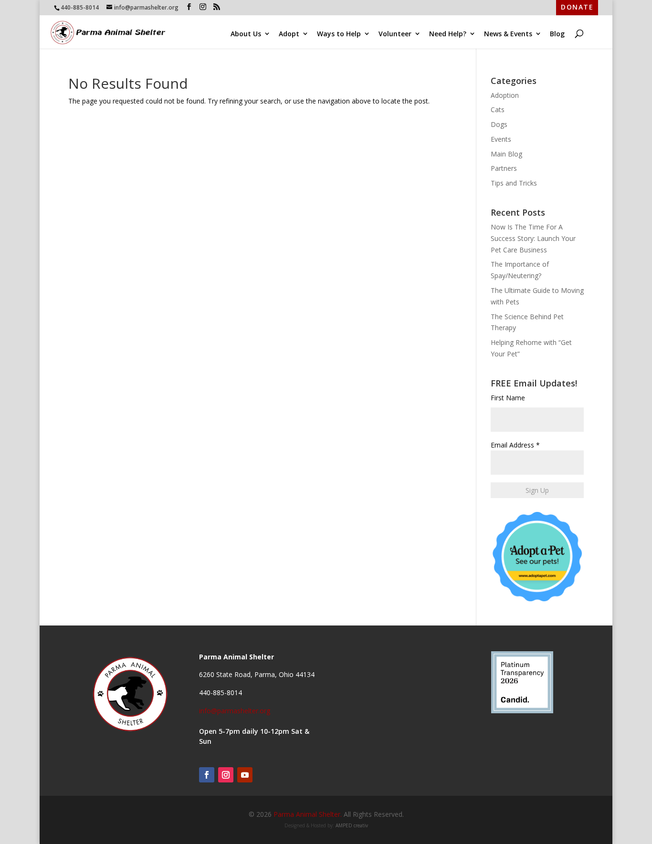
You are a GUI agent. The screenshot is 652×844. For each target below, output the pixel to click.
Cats (498, 109)
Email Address (515, 444)
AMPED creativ (352, 825)
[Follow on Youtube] (244, 774)
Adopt (289, 33)
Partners (504, 168)
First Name (508, 397)
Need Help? (447, 33)
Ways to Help (339, 33)
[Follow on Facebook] (206, 774)
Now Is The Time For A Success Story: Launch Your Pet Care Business (533, 238)
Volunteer (395, 33)
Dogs (499, 124)
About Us (246, 33)
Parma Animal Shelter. (307, 814)
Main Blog (506, 153)
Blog (557, 33)
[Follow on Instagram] (225, 774)
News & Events (508, 33)
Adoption (505, 95)
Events (501, 139)
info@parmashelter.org (234, 710)
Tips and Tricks (514, 183)
